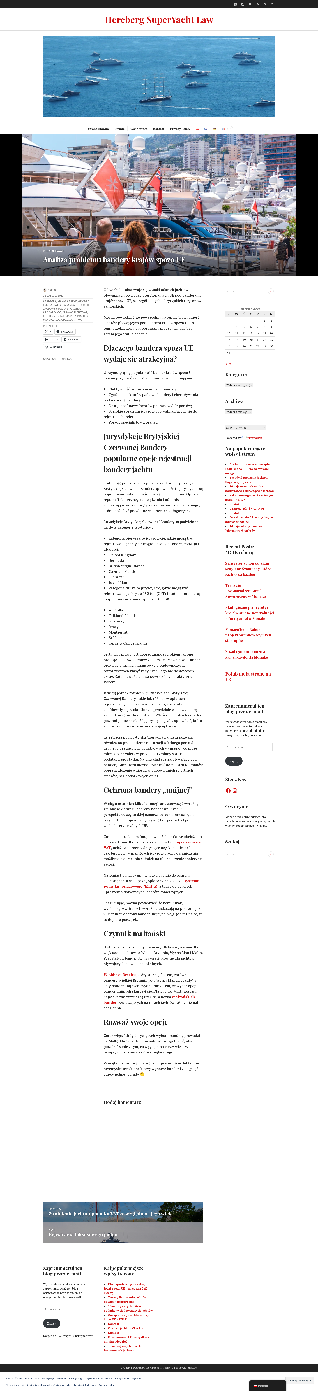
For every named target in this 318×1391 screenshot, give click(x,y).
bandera (50, 301)
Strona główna (98, 129)
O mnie (119, 129)
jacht (76, 305)
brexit (73, 301)
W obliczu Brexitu (120, 974)
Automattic (190, 1367)
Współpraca (138, 129)
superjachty (79, 316)
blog (62, 301)
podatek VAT (53, 312)
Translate (255, 438)
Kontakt (158, 129)
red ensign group (56, 316)
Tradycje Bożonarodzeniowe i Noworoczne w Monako (245, 591)
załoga (57, 319)
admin (52, 289)
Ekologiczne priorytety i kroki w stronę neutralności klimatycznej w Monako (249, 613)
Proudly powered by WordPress (140, 1367)
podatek (74, 308)
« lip (228, 364)
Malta (62, 308)
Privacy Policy (180, 129)
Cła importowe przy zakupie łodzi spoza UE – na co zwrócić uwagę (247, 468)
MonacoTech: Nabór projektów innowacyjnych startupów (248, 635)
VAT (47, 319)
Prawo (59, 251)
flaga (65, 305)
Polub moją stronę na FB (248, 676)
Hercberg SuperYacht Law (159, 19)
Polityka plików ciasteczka (99, 1385)
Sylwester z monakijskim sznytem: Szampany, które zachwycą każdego (248, 569)
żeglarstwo (73, 319)
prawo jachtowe (75, 312)
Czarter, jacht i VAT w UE (247, 508)
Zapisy (233, 761)
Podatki (48, 251)
